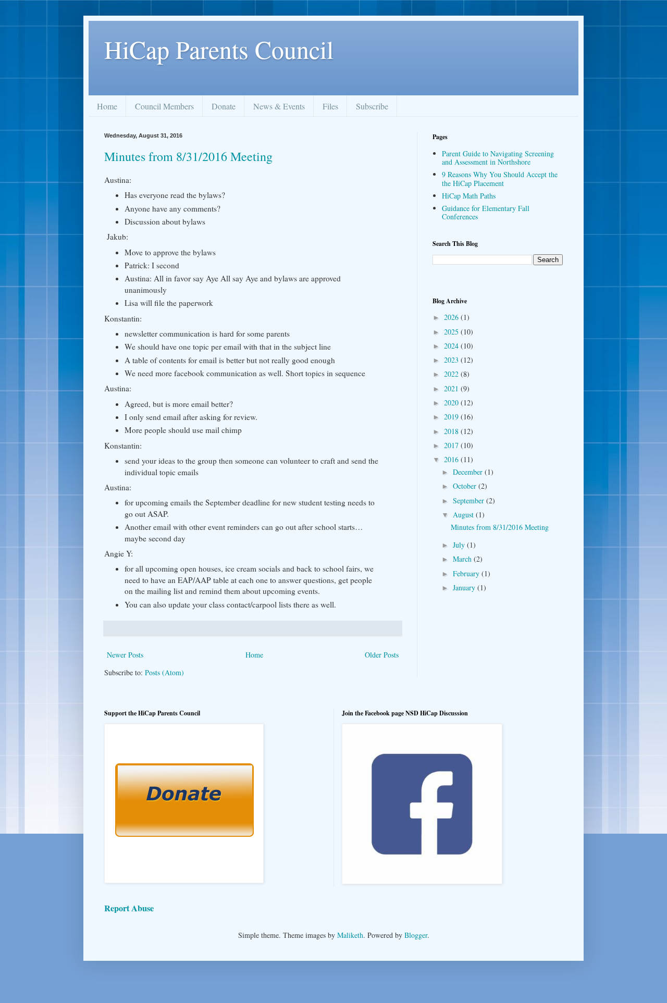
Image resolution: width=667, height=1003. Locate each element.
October (465, 486)
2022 (452, 374)
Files (330, 106)
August (464, 514)
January (465, 587)
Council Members (164, 106)
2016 (452, 459)
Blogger (415, 935)
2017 (452, 445)
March (463, 559)
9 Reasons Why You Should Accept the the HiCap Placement (500, 178)
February (467, 573)
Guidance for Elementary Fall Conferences (485, 212)
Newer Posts (125, 655)
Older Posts (382, 655)
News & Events (279, 106)
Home (107, 106)
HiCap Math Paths (469, 196)
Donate (224, 106)
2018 (452, 431)
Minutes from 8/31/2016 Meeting (188, 156)
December (469, 472)
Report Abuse (129, 908)
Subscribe (372, 106)
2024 (452, 346)
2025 (452, 332)
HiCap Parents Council (219, 49)
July (460, 545)
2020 (452, 402)
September (469, 500)
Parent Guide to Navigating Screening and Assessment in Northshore (498, 157)
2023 (452, 360)
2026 (452, 317)
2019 (452, 417)
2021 (452, 388)
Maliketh (350, 935)
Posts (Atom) (164, 672)
